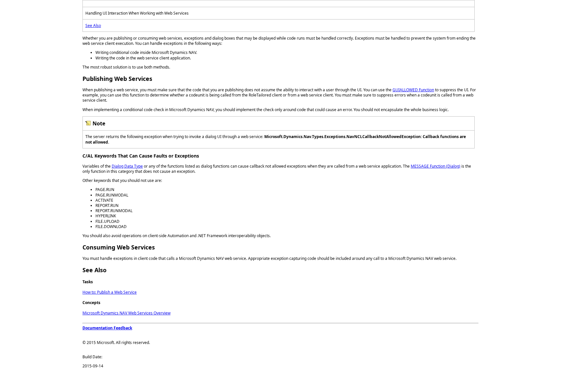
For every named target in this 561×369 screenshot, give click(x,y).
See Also (93, 25)
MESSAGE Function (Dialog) (435, 166)
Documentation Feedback (107, 328)
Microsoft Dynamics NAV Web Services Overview (126, 313)
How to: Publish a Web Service (109, 292)
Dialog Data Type (127, 166)
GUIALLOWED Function (413, 90)
